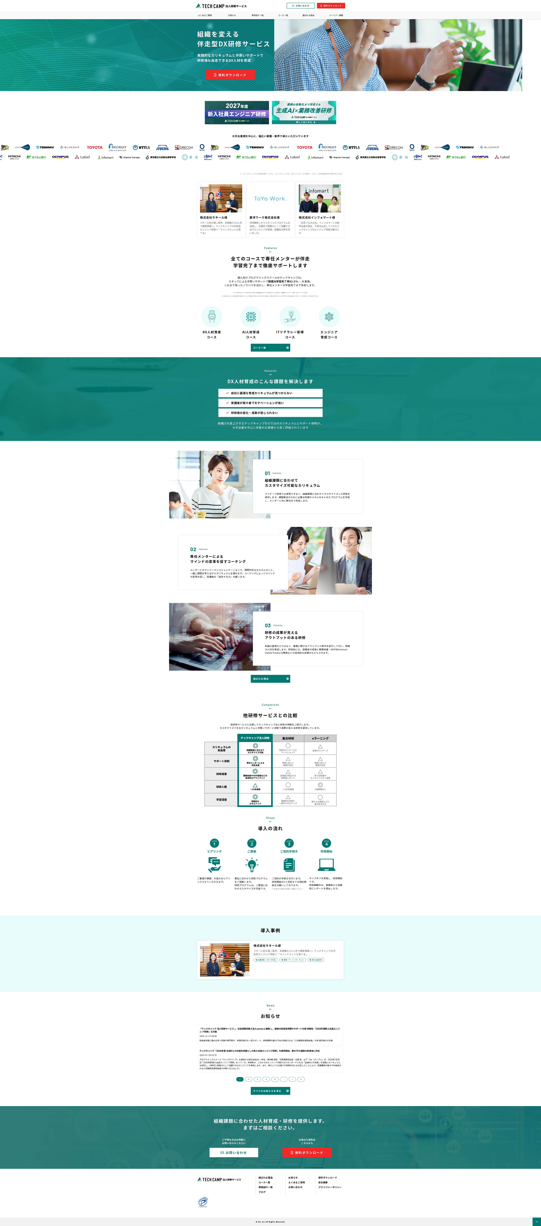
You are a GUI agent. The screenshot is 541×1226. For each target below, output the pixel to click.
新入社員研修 (317, 960)
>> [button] (301, 1079)
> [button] (292, 1079)
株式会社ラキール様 (213, 217)
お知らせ (232, 15)
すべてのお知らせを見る (267, 1091)
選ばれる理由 (308, 15)
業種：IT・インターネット (294, 960)
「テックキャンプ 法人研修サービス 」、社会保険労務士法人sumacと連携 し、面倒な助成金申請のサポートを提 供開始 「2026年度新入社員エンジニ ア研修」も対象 (269, 1030)
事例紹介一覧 (257, 15)
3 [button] (257, 1079)
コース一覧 (283, 15)
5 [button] (274, 1079)
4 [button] (266, 1079)
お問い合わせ (303, 5)
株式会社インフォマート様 (317, 217)
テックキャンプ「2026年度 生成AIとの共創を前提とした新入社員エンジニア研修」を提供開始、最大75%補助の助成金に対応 (259, 1050)
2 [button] (248, 1079)
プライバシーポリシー (330, 1187)
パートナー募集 (336, 15)
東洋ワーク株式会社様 (265, 217)
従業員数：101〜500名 (267, 960)
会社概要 (323, 1182)
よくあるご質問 (205, 15)
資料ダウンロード (333, 5)
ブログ (262, 1192)
